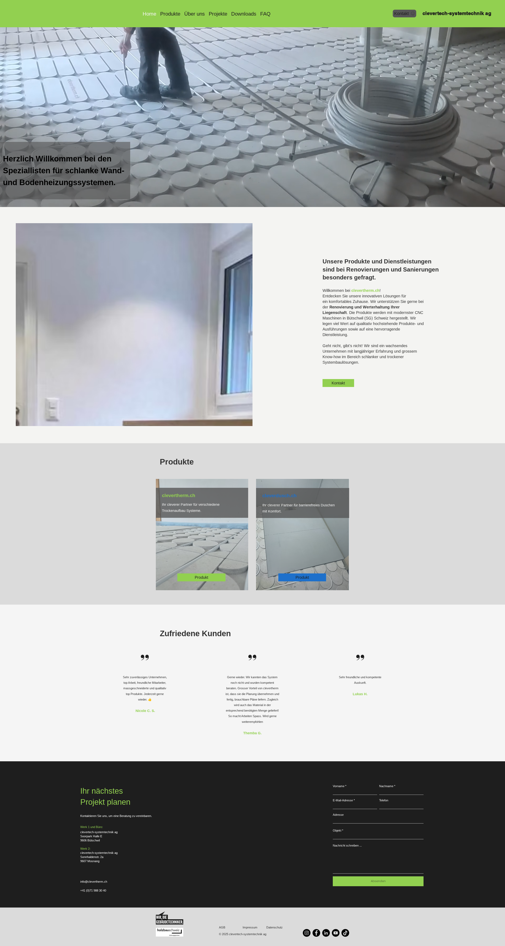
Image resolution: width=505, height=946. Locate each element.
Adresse (338, 814)
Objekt (337, 830)
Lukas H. (360, 694)
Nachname (386, 786)
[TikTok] (345, 933)
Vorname (338, 786)
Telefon (383, 800)
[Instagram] (306, 933)
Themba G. (252, 733)
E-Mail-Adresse (343, 800)
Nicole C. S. (145, 711)
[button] (170, 13)
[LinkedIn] (326, 933)
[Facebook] (316, 933)
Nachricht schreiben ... (347, 845)
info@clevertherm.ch (93, 881)
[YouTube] (335, 933)
